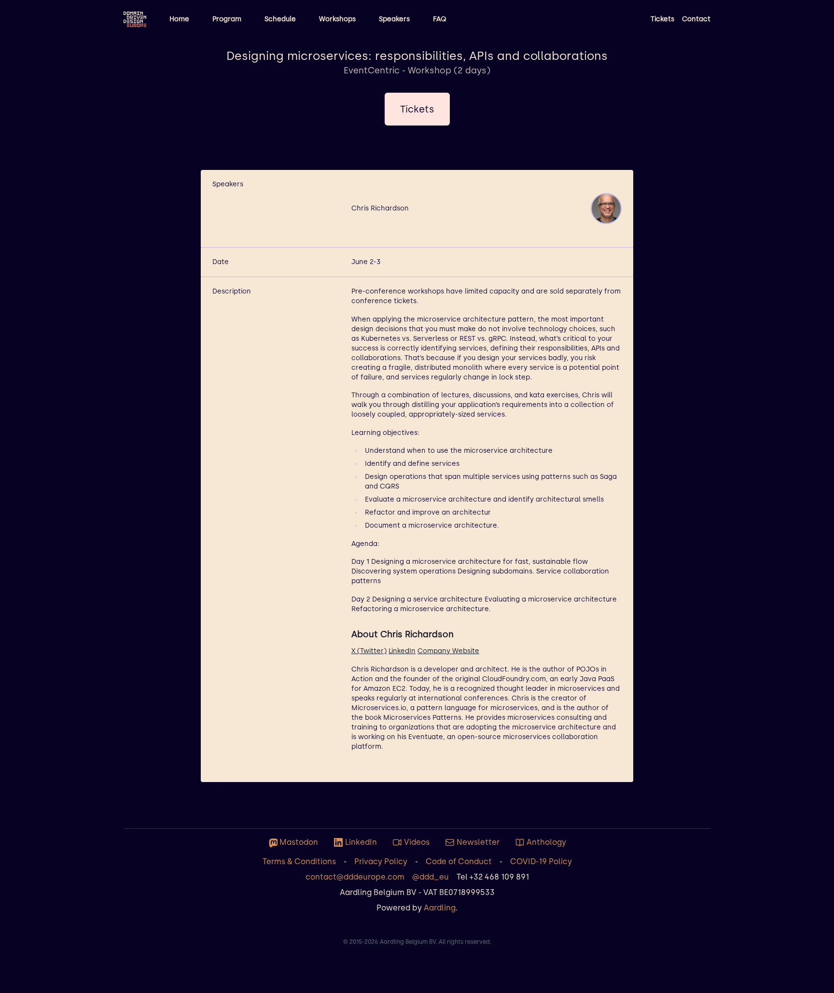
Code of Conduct (459, 861)
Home (179, 19)
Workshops (337, 19)
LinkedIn (402, 651)
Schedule (280, 19)
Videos (417, 842)
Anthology (546, 842)
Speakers (394, 19)
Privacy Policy (380, 861)
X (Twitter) (369, 651)
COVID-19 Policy (541, 861)
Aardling (440, 907)
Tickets (662, 19)
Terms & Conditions (299, 861)
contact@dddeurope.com (355, 876)
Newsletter (478, 842)
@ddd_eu (430, 876)
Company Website (448, 651)
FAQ (439, 19)
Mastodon (298, 842)
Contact (696, 19)
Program (226, 19)
